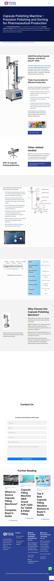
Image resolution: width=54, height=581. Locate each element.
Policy (47, 573)
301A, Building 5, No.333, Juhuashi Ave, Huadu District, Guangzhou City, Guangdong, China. (33, 546)
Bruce (7, 487)
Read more (14, 520)
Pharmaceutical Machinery (13, 42)
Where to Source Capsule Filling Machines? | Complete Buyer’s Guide (11, 504)
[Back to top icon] (47, 578)
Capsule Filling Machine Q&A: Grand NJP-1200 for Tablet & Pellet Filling (26, 501)
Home (4, 42)
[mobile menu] (49, 3)
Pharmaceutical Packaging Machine (20, 542)
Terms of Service (39, 573)
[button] (27, 365)
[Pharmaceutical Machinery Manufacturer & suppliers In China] (10, 3)
